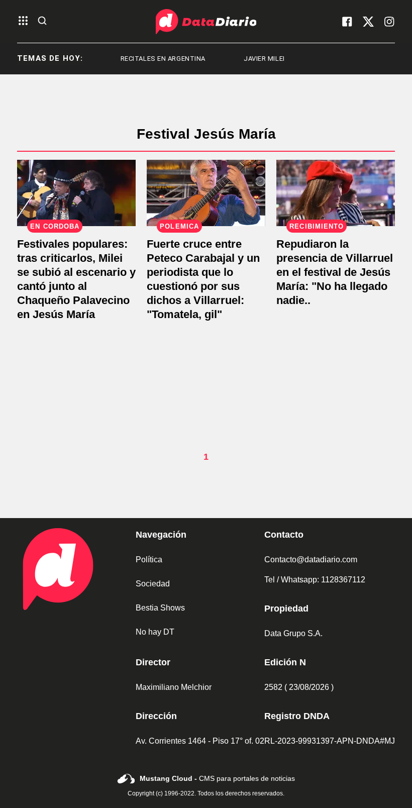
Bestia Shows (160, 607)
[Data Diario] (206, 21)
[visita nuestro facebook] (347, 21)
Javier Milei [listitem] (253, 58)
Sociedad (153, 583)
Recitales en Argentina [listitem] (152, 58)
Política (149, 559)
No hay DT (155, 632)
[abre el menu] (23, 21)
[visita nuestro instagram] (389, 21)
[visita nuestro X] (368, 21)
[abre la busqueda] (42, 21)
